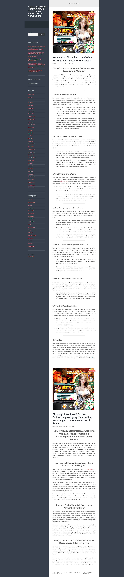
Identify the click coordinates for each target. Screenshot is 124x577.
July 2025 (30, 130)
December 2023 (31, 182)
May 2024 (30, 168)
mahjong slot (31, 256)
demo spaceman (31, 202)
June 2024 (30, 165)
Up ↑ (89, 573)
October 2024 (31, 155)
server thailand (31, 227)
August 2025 (31, 127)
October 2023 (31, 187)
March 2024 (30, 174)
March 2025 (30, 141)
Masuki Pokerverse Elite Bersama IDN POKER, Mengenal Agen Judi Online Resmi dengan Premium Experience (36, 48)
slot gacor (30, 232)
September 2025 (31, 124)
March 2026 (30, 108)
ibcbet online (31, 208)
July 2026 (30, 97)
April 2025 (30, 138)
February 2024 (31, 176)
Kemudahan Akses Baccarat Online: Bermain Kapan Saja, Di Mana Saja (72, 59)
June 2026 (30, 100)
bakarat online (63, 181)
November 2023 (31, 185)
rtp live (29, 224)
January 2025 (31, 146)
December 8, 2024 (57, 426)
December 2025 (31, 116)
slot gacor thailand (32, 235)
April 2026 (30, 105)
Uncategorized (31, 246)
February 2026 (31, 111)
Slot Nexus (30, 238)
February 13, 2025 (57, 63)
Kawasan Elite (31, 210)
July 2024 (30, 163)
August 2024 (31, 160)
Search (30, 32)
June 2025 (30, 133)
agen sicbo (30, 199)
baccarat (89, 469)
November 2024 (31, 152)
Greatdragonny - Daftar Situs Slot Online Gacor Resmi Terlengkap (37, 11)
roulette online (31, 221)
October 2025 (31, 122)
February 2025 (31, 144)
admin (65, 63)
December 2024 (31, 149)
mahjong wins (31, 216)
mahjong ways (31, 213)
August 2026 (31, 94)
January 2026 (31, 113)
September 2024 (31, 157)
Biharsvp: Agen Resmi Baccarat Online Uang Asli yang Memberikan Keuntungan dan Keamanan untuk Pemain (72, 419)
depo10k (30, 205)
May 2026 (30, 102)
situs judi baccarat (32, 229)
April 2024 (30, 171)
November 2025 (31, 119)
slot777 (30, 240)
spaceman (30, 243)
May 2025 (30, 135)
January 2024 (31, 179)
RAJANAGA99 (31, 218)
